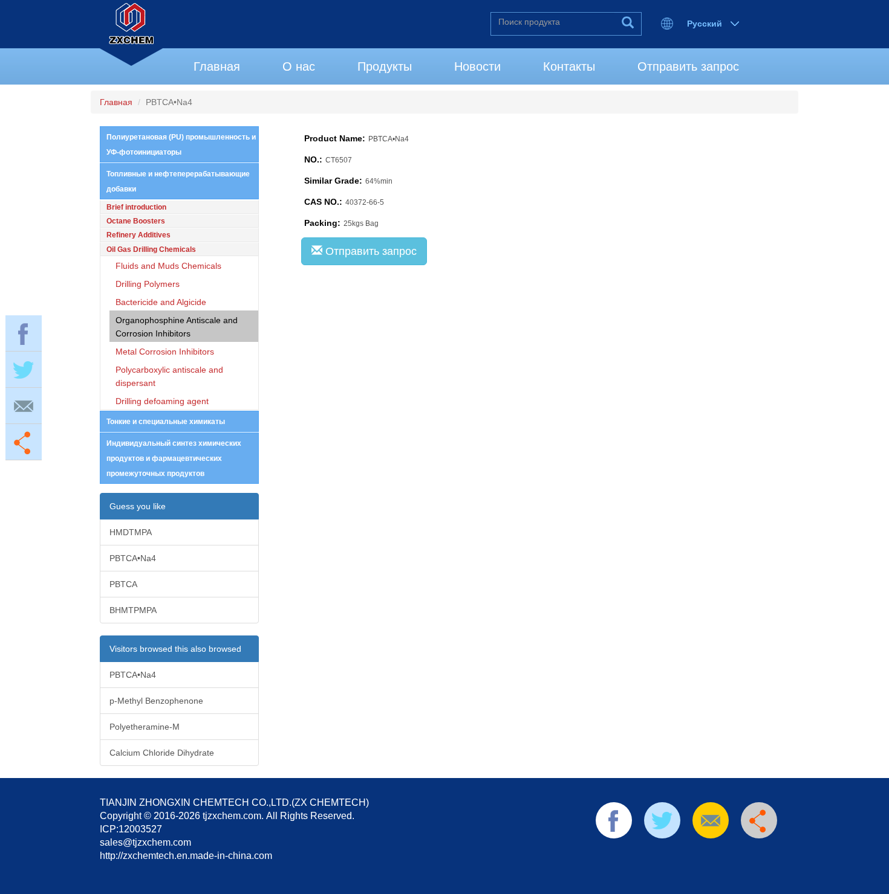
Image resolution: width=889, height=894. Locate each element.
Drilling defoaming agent (162, 401)
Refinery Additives (138, 235)
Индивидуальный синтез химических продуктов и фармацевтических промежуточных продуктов (173, 458)
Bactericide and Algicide (161, 302)
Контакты (569, 66)
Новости (477, 66)
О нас (298, 66)
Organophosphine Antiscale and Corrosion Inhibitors (177, 326)
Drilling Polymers (148, 284)
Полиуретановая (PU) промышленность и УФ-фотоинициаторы (181, 144)
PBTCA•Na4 (132, 558)
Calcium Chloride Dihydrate (161, 752)
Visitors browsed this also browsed (175, 649)
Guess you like (137, 506)
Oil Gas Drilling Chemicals (151, 249)
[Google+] (719, 854)
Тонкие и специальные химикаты (165, 421)
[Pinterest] (681, 854)
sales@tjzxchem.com (145, 842)
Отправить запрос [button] (369, 251)
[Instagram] (738, 854)
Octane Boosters (135, 221)
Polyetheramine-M (144, 727)
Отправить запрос (688, 66)
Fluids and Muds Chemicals (168, 266)
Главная (217, 66)
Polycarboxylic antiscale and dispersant (169, 376)
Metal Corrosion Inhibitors (165, 351)
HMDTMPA (130, 532)
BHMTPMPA (133, 610)
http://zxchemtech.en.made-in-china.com (186, 856)
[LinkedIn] (662, 854)
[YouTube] (700, 854)
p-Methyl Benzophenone (156, 701)
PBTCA (123, 584)
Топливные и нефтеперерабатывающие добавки (178, 181)
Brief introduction (136, 207)
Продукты (384, 66)
